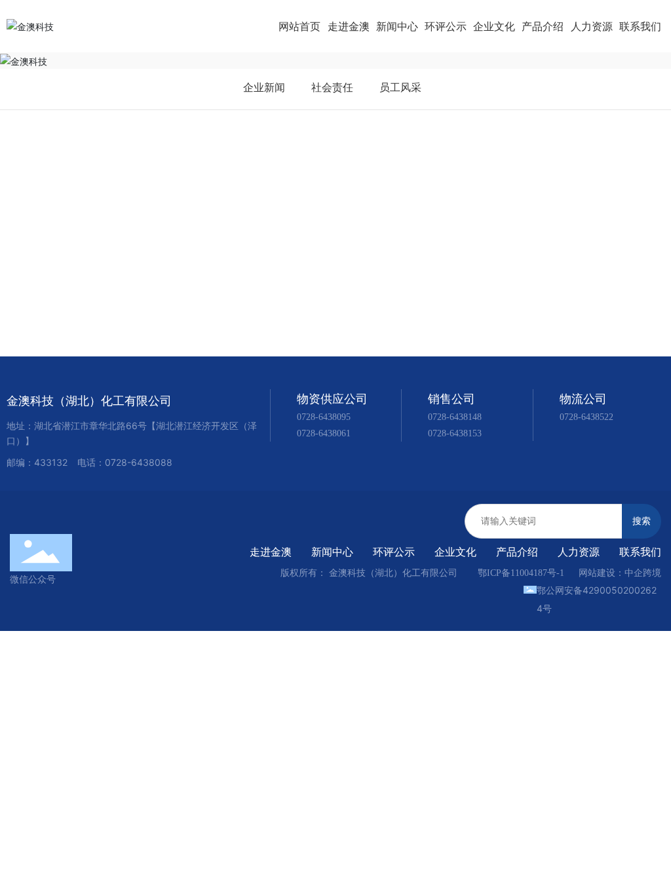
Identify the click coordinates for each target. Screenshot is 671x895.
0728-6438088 (138, 462)
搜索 (641, 520)
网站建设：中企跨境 (620, 573)
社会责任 (332, 87)
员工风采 (400, 87)
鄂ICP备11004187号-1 (521, 573)
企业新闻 (264, 87)
